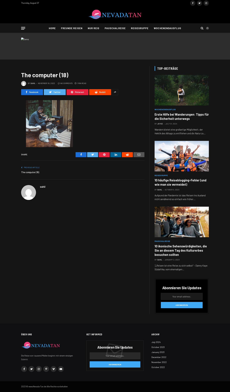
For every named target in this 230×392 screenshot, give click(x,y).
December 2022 (158, 357)
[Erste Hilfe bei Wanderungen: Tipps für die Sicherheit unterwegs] (182, 90)
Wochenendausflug (167, 28)
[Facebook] (10, 110)
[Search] (202, 28)
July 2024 (156, 342)
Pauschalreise (115, 28)
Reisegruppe (140, 28)
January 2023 (157, 352)
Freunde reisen (71, 28)
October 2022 (158, 367)
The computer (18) (30, 172)
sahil (33, 83)
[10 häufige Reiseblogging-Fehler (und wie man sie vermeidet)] (182, 156)
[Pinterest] (10, 134)
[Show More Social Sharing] (115, 92)
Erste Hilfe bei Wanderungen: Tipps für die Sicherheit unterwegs (182, 116)
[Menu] (23, 28)
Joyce (160, 124)
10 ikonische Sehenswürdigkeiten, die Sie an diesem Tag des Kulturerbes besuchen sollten (181, 250)
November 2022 (159, 362)
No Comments (66, 83)
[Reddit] (10, 126)
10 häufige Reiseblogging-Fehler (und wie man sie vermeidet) (180, 182)
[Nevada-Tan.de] (115, 15)
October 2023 (158, 347)
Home (52, 28)
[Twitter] (10, 118)
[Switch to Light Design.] (207, 28)
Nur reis (93, 28)
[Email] (10, 142)
